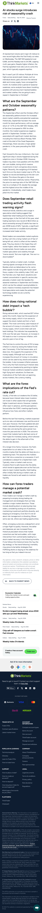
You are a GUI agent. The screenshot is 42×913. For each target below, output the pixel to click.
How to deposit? (7, 782)
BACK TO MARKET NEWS (19, 581)
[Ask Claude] (29, 667)
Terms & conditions (28, 776)
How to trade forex (8, 762)
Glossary (5, 756)
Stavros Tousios (31, 18)
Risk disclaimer (27, 783)
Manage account (28, 741)
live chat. (24, 684)
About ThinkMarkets (29, 752)
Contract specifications (10, 729)
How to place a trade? (9, 773)
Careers (25, 761)
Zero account (26, 734)
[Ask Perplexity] (24, 667)
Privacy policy (27, 779)
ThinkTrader (6, 801)
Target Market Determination (24, 845)
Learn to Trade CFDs (9, 759)
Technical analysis (8, 752)
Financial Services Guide (9, 847)
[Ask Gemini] (18, 667)
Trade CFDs (6, 726)
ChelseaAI (5, 804)
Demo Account (27, 731)
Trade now (31, 651)
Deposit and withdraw (29, 744)
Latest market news (9, 732)
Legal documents (28, 773)
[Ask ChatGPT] (12, 667)
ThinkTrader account (29, 737)
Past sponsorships (28, 765)
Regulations (26, 786)
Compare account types (30, 727)
